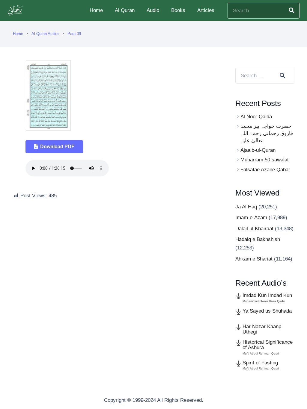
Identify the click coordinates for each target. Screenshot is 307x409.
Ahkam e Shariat (254, 259)
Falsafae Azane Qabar (265, 169)
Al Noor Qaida (256, 116)
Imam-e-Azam (251, 217)
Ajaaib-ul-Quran (258, 150)
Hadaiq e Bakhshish (257, 239)
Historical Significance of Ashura (268, 345)
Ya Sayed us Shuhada (267, 311)
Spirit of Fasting (260, 363)
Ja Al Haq (246, 207)
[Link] (16, 10)
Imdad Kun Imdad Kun (267, 295)
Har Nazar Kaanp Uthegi (262, 329)
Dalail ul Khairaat (254, 228)
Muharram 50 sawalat (264, 160)
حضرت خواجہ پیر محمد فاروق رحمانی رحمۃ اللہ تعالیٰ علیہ (266, 133)
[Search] (291, 10)
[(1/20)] (48, 129)
